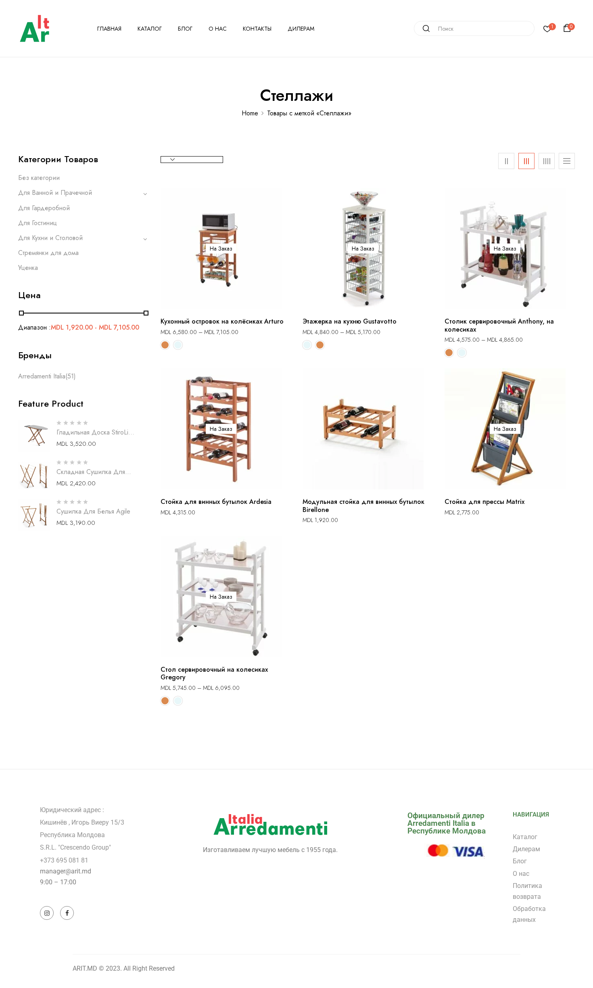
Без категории (39, 177)
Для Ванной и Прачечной (55, 192)
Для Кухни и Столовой (50, 237)
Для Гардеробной (44, 208)
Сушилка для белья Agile (93, 511)
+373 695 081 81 (64, 860)
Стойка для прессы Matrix (484, 501)
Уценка (28, 267)
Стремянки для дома (48, 252)
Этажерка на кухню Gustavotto (350, 321)
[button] (568, 28)
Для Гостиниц (37, 223)
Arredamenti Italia (41, 376)
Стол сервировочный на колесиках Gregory (214, 673)
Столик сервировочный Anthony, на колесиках (499, 325)
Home (250, 113)
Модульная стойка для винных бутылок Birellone (363, 505)
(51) (70, 376)
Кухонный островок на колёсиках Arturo (222, 321)
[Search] (423, 28)
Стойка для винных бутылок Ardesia (216, 501)
